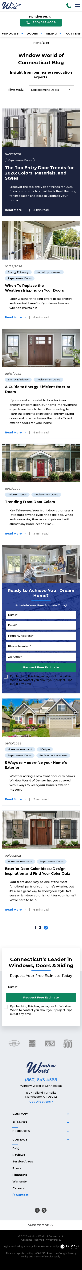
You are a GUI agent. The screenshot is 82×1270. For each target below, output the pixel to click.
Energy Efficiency (18, 272)
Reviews (18, 1155)
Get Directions (40, 1101)
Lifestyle (45, 749)
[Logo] (11, 5)
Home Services (46, 1246)
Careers (18, 1188)
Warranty (19, 1181)
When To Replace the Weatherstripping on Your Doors (34, 288)
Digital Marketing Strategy (18, 1246)
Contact (22, 1195)
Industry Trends (17, 494)
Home (37, 42)
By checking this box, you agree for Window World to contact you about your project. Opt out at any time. (41, 679)
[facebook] (37, 1210)
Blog (15, 1148)
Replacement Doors (19, 160)
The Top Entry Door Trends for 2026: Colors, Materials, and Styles (39, 173)
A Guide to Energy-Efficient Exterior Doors (37, 389)
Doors (32, 33)
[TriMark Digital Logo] (69, 1246)
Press (16, 1168)
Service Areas (22, 1161)
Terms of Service (44, 1256)
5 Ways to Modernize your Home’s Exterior (36, 765)
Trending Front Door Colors (30, 502)
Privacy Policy (53, 1239)
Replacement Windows (53, 755)
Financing (19, 1175)
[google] (44, 1210)
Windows (10, 33)
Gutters (73, 33)
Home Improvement (49, 272)
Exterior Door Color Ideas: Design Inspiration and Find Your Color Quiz (37, 871)
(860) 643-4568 (43, 22)
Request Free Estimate (41, 667)
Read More (13, 210)
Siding (51, 33)
